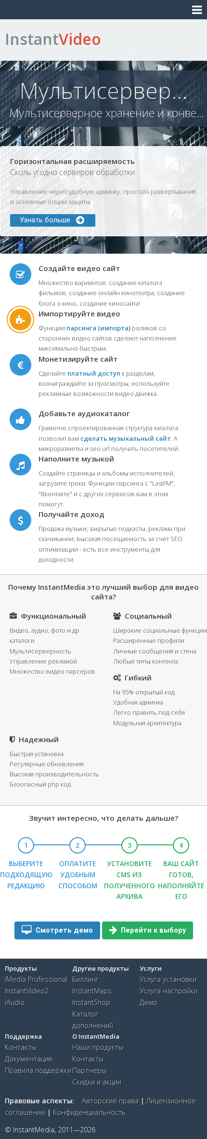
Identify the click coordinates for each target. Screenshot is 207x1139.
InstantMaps (92, 990)
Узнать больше (48, 220)
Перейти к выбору (152, 930)
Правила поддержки (38, 1070)
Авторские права (110, 1100)
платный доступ (93, 373)
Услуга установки (168, 979)
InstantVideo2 (27, 990)
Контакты (20, 1047)
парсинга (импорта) (98, 328)
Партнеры (89, 1070)
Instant (53, 38)
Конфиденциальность (89, 1112)
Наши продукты (97, 1047)
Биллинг (85, 979)
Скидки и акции (96, 1081)
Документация (28, 1058)
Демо (148, 1002)
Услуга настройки (168, 990)
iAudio (15, 1002)
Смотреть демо (63, 930)
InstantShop (91, 1002)
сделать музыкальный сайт (125, 438)
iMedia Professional (36, 979)
